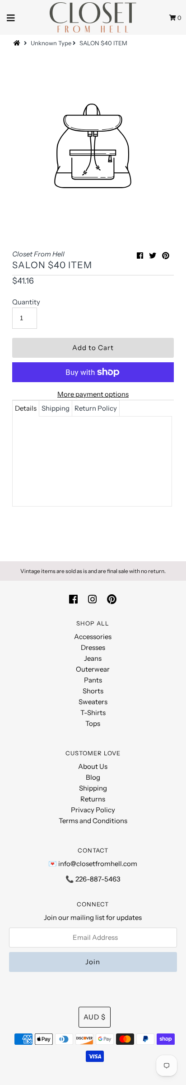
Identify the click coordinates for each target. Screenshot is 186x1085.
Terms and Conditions (93, 820)
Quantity (26, 302)
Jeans (93, 658)
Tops (92, 723)
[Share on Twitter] (152, 255)
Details (26, 408)
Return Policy (95, 408)
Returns (92, 799)
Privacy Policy (93, 809)
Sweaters (93, 701)
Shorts (93, 691)
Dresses (93, 647)
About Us (92, 766)
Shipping (56, 408)
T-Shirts (93, 712)
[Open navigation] (11, 17)
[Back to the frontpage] (18, 43)
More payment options (93, 394)
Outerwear (93, 669)
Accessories (93, 636)
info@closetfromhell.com (97, 863)
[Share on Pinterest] (165, 255)
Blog (93, 777)
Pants (93, 680)
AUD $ (95, 1017)
